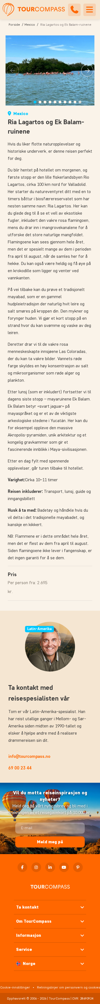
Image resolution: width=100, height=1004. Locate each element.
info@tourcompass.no (29, 756)
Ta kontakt (27, 907)
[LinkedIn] (50, 867)
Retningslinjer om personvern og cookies (68, 987)
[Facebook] (22, 867)
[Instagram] (36, 867)
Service (24, 949)
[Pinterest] (78, 867)
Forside (14, 24)
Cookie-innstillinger (15, 987)
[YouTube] (64, 867)
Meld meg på (50, 841)
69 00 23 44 (20, 768)
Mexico (29, 24)
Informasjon (28, 935)
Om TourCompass (33, 921)
